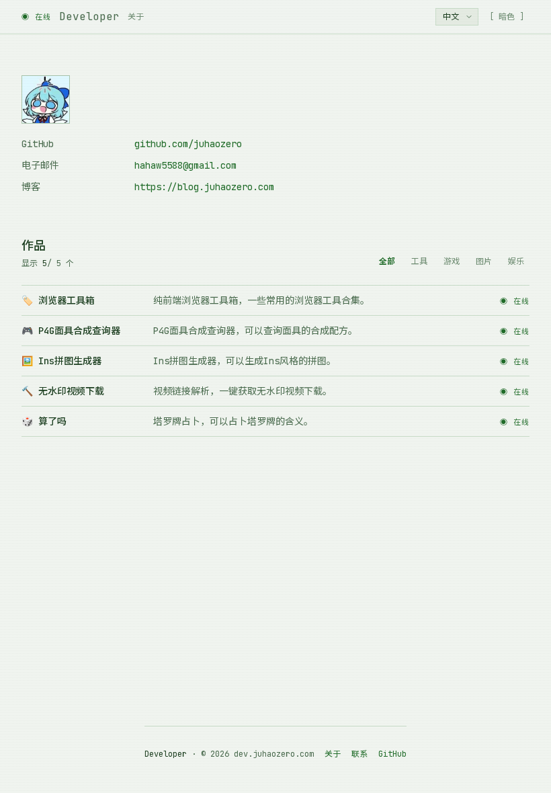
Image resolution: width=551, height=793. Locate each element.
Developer (89, 16)
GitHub (392, 754)
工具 (419, 261)
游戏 (451, 261)
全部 (387, 261)
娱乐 (516, 261)
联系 (359, 754)
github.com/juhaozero (188, 144)
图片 (484, 261)
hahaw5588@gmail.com (185, 165)
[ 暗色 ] (506, 16)
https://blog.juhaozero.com (204, 187)
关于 (136, 16)
